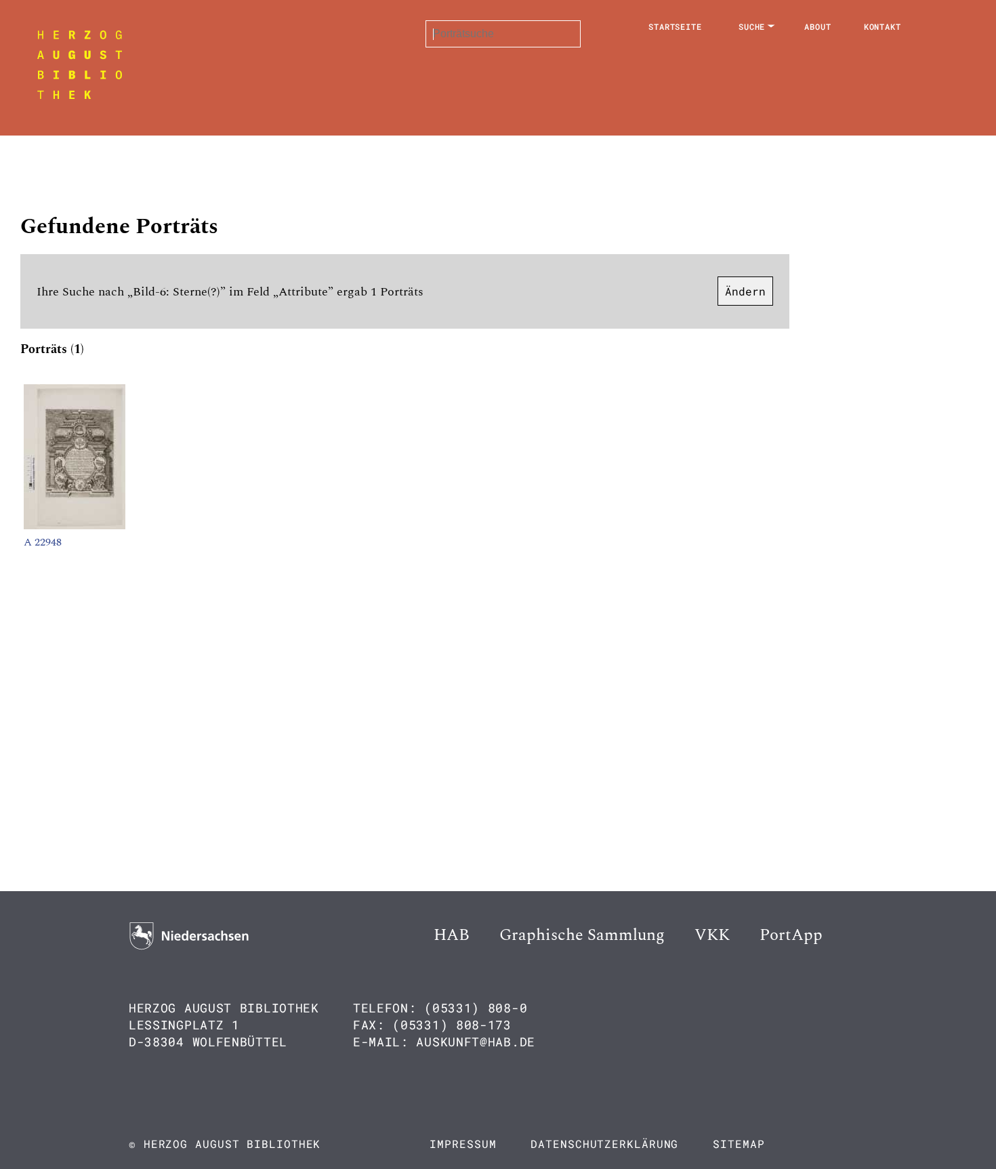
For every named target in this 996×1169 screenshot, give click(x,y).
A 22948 (43, 542)
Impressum (463, 1143)
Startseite (675, 26)
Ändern (745, 291)
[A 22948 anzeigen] (74, 526)
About (817, 26)
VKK (712, 935)
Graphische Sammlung (582, 935)
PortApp (791, 935)
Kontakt (882, 26)
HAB (452, 935)
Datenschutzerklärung (604, 1143)
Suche (752, 26)
